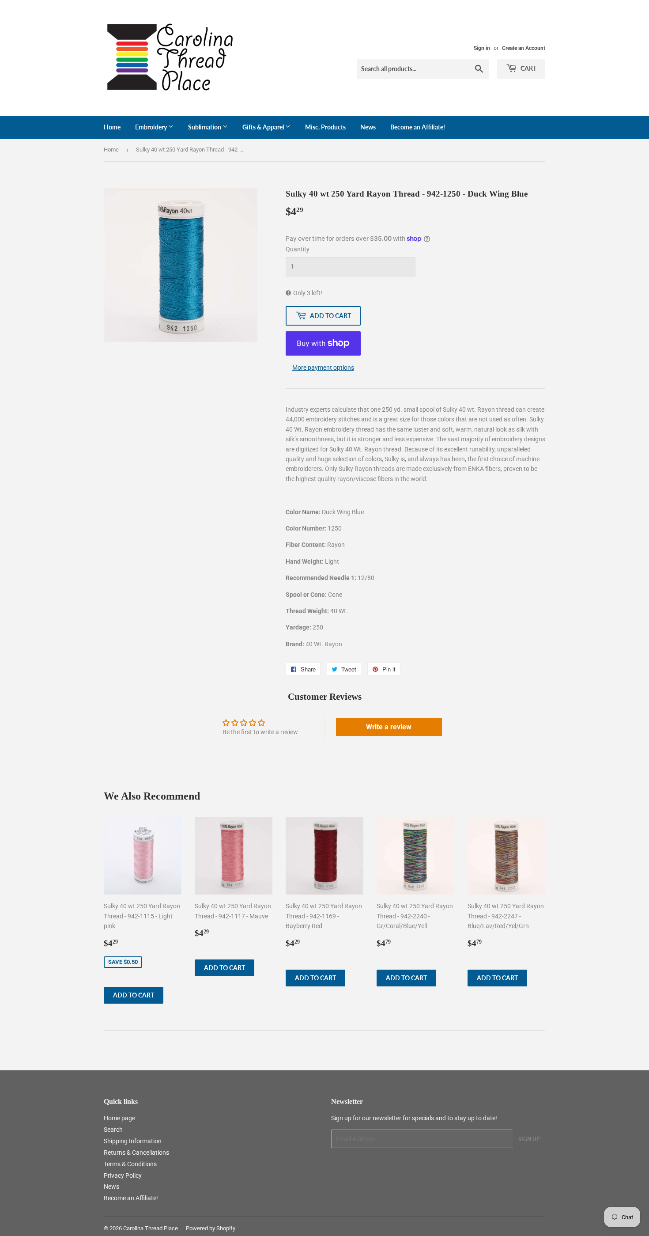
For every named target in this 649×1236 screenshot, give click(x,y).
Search (113, 1129)
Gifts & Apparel (263, 127)
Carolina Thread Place (150, 1228)
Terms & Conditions (130, 1164)
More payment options (323, 367)
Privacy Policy (123, 1175)
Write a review (388, 727)
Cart (527, 68)
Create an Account (523, 48)
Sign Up (529, 1139)
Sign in (482, 48)
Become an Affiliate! (417, 127)
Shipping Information (133, 1141)
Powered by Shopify (210, 1228)
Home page (119, 1118)
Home (112, 127)
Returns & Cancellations (136, 1152)
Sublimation (205, 127)
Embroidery (151, 127)
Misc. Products (325, 127)
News (368, 127)
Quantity (297, 249)
